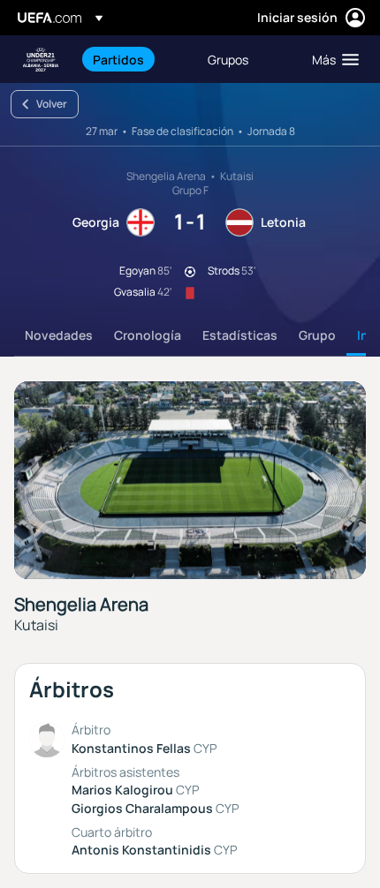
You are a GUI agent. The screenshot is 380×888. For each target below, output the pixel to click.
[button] (331, 59)
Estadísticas (239, 335)
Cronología (147, 335)
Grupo (317, 335)
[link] (118, 59)
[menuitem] (135, 59)
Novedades (59, 335)
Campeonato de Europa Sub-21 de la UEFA (40, 59)
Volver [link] (51, 103)
